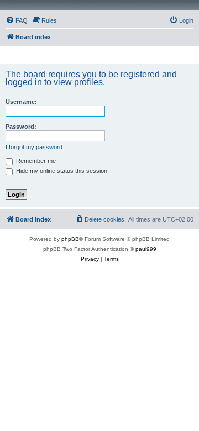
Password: (21, 126)
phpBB (70, 239)
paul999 (145, 249)
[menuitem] (17, 20)
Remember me (35, 160)
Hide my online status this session (60, 170)
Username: (21, 101)
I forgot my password (34, 147)
